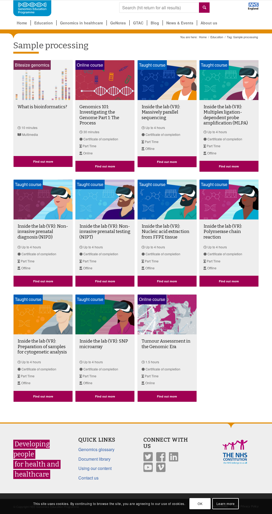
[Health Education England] (239, 8)
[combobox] (164, 7)
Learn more (225, 503)
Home (203, 37)
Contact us (88, 478)
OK (200, 503)
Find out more (43, 161)
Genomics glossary (96, 449)
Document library (94, 459)
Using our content (95, 468)
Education (216, 37)
